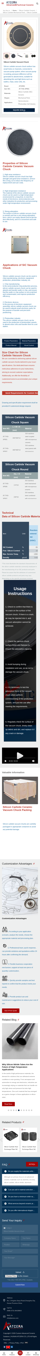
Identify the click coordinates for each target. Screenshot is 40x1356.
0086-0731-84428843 (14, 1310)
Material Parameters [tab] (29, 341)
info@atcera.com (12, 1318)
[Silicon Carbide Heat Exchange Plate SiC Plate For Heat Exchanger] (11, 1135)
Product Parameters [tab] (11, 341)
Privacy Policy (14, 1343)
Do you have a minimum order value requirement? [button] (23, 1197)
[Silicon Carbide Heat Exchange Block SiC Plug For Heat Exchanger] (29, 1135)
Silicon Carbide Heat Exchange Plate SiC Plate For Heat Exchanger (11, 1148)
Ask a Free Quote (10, 1011)
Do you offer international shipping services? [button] (23, 1210)
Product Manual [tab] (11, 345)
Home (15, 10)
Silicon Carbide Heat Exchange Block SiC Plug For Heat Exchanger (29, 1148)
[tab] (20, 1171)
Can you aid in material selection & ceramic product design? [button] (23, 1190)
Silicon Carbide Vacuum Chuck (14, 1231)
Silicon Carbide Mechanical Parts (14, 12)
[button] (8, 1110)
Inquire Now (18, 110)
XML (5, 1343)
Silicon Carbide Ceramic (27, 10)
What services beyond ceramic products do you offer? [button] (23, 1203)
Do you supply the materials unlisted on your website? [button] (23, 1171)
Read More (8, 1104)
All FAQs (32, 1164)
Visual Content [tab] (29, 345)
